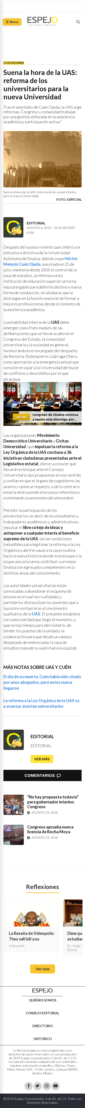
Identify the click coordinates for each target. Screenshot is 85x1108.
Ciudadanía (13, 63)
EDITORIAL (42, 736)
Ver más (42, 759)
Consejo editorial (42, 1013)
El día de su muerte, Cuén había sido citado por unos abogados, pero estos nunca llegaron (42, 682)
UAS (36, 613)
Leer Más (21, 416)
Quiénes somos (42, 1000)
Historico (43, 1039)
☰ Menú (12, 22)
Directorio (42, 1026)
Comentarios (39, 775)
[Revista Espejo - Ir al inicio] (42, 990)
